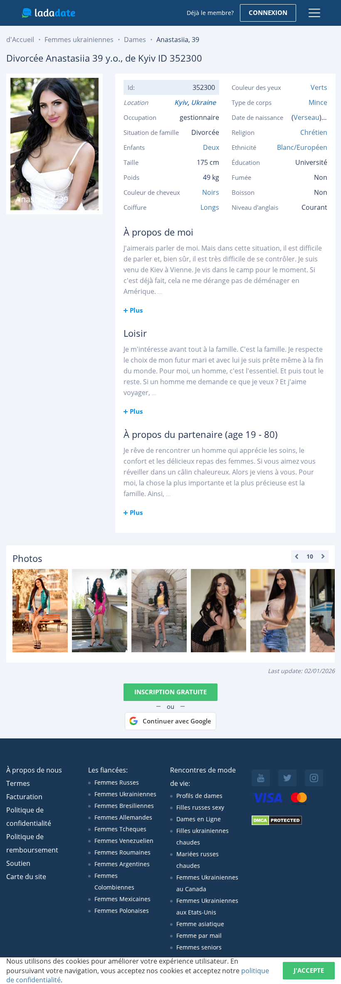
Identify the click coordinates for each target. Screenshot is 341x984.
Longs (209, 207)
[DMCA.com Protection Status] (277, 823)
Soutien (18, 863)
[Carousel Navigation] (310, 556)
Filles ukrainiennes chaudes (202, 836)
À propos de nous (34, 770)
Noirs (210, 192)
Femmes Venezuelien (123, 841)
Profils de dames (199, 796)
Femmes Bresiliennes (124, 806)
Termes (18, 783)
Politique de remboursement (32, 843)
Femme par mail (199, 935)
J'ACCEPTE (309, 970)
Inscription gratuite (170, 692)
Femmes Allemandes (123, 817)
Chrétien (313, 132)
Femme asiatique (200, 924)
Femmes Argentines (122, 864)
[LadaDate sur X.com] (287, 778)
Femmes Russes (116, 782)
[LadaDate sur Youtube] (261, 778)
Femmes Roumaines (122, 852)
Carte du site (26, 876)
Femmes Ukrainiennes (125, 794)
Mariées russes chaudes (197, 860)
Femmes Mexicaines (122, 899)
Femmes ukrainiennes (79, 39)
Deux (211, 147)
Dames (135, 39)
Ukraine (205, 102)
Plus (136, 310)
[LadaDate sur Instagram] (314, 778)
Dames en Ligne (198, 819)
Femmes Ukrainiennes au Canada (207, 883)
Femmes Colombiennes (114, 881)
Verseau (306, 117)
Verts (319, 87)
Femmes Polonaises (121, 910)
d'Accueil (20, 39)
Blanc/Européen (302, 147)
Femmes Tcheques (120, 829)
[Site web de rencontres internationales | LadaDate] (48, 13)
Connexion (268, 12)
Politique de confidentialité (28, 816)
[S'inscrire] (40, 610)
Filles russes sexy (200, 807)
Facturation (24, 796)
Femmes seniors (199, 947)
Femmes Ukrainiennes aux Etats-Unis (207, 906)
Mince (318, 102)
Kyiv (181, 102)
